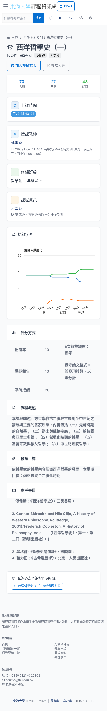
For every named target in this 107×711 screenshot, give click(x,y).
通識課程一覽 (11, 653)
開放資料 (60, 653)
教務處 (67, 701)
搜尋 (39, 18)
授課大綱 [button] (58, 65)
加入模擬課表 (25, 65)
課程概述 (28, 407)
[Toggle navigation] (6, 6)
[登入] (61, 18)
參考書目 (28, 490)
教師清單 (60, 657)
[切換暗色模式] (91, 18)
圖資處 (54, 701)
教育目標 (28, 458)
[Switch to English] (71, 18)
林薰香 (16, 142)
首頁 (14, 37)
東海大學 (19, 701)
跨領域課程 (61, 644)
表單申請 (60, 649)
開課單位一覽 (11, 649)
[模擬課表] (51, 18)
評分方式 (28, 332)
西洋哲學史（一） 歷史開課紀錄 (39, 586)
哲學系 (28, 37)
